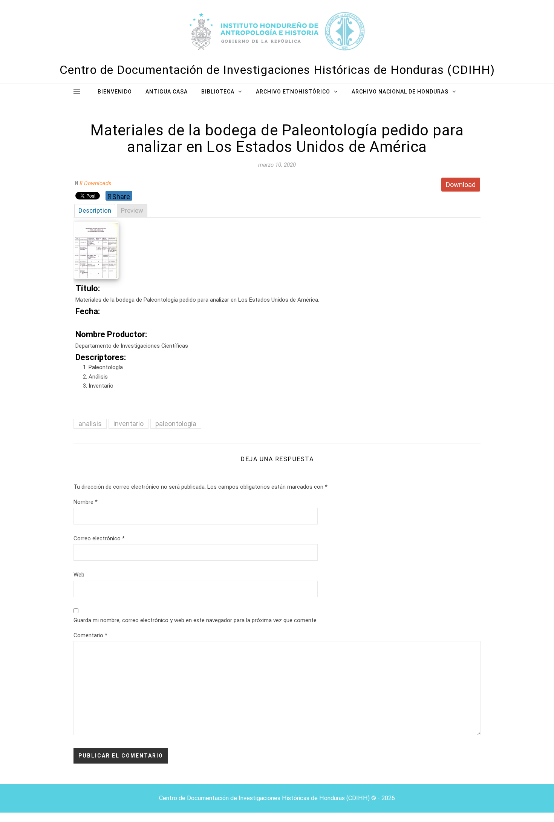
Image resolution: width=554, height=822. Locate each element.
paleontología (175, 424)
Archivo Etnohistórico (293, 92)
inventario (128, 424)
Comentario (90, 635)
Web (78, 574)
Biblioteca (217, 92)
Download (461, 185)
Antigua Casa (166, 92)
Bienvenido (115, 92)
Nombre (85, 501)
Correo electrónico (99, 538)
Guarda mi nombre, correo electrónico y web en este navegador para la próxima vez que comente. (195, 620)
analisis (90, 424)
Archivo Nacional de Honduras (400, 92)
